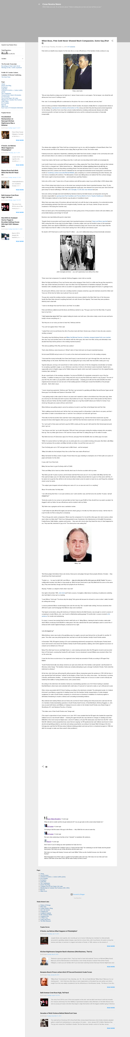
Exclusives (43, 880)
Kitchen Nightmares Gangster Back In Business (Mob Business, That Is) (66, 952)
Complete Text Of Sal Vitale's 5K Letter (51, 886)
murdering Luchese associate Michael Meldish (61, 172)
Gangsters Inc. (44, 911)
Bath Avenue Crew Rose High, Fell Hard (54, 993)
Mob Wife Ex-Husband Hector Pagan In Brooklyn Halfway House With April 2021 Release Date (10, 222)
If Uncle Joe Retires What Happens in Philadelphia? (58, 931)
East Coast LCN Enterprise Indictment (12, 107)
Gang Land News (45, 919)
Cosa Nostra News (51, 4)
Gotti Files (43, 881)
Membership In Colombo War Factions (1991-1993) (54, 888)
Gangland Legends (45, 913)
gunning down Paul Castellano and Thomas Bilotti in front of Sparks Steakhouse (80, 196)
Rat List (42, 889)
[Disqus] (78, 792)
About (42, 873)
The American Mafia (46, 914)
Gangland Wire (44, 916)
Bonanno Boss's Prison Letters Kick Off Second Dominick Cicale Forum (66, 972)
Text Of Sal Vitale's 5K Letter (9, 98)
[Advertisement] (77, 23)
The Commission (45, 883)
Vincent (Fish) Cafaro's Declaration (11, 95)
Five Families (44, 878)
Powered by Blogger (79, 894)
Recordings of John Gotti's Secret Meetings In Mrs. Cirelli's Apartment (11, 66)
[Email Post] (46, 767)
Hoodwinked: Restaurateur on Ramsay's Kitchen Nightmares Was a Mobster (8, 121)
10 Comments (71, 46)
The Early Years (5, 77)
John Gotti (62, 593)
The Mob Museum (45, 921)
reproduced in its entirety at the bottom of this (65, 108)
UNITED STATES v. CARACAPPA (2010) (52, 877)
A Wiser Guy (44, 918)
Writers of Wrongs (45, 905)
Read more (111, 946)
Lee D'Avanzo (44, 875)
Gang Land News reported (99, 221)
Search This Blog (45, 885)
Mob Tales (43, 906)
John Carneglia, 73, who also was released (80, 189)
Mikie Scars (43, 891)
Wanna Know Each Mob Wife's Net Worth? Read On (9, 173)
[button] (112, 41)
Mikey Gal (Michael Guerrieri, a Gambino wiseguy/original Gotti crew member (89, 337)
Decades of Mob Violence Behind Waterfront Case (58, 1013)
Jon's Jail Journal (45, 910)
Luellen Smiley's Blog (46, 908)
